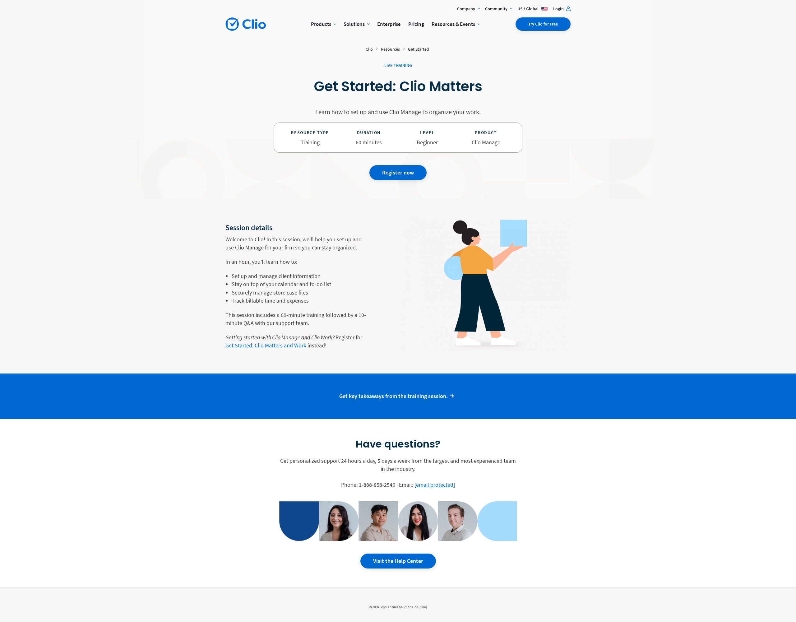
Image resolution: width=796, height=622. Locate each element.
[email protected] (434, 484)
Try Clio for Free (543, 24)
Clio (369, 49)
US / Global (528, 9)
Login (559, 9)
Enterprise (389, 24)
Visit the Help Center (398, 560)
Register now (398, 172)
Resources (390, 49)
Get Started (418, 49)
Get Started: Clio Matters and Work (265, 345)
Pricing (416, 24)
